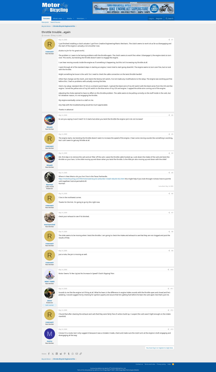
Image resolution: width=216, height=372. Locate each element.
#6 (172, 194)
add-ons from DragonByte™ (103, 370)
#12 (172, 310)
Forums (46, 18)
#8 (172, 231)
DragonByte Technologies (126, 370)
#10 (172, 270)
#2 (172, 115)
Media (69, 18)
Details (136, 370)
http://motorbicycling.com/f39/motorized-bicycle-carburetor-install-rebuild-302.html (92, 179)
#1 (172, 40)
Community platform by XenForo (108, 368)
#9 (172, 251)
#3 (172, 134)
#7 (172, 213)
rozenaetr (46, 35)
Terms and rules (150, 364)
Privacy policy (161, 364)
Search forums (55, 22)
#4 (172, 153)
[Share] (169, 40)
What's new (57, 18)
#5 (172, 173)
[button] (63, 18)
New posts (45, 22)
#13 (172, 329)
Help (169, 364)
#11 (172, 289)
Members (80, 18)
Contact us (139, 364)
